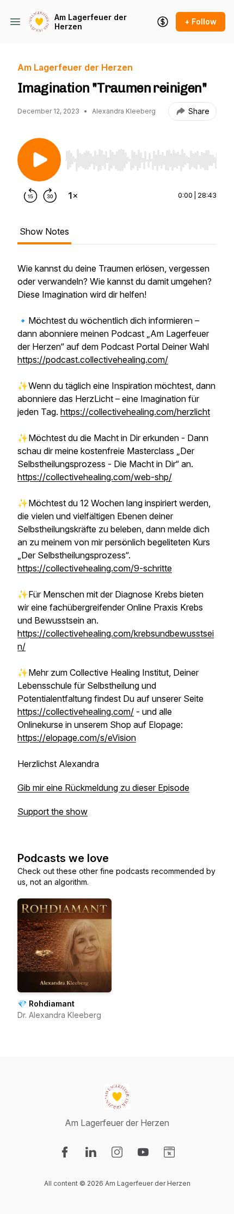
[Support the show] (162, 21)
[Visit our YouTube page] (143, 1152)
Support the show (52, 811)
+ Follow (200, 21)
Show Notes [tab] (44, 231)
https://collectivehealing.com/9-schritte (94, 568)
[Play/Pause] (39, 159)
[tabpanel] (117, 545)
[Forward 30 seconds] (50, 195)
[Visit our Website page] (169, 1152)
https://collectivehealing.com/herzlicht (135, 411)
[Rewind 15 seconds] (30, 195)
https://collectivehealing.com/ (75, 711)
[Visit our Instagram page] (117, 1152)
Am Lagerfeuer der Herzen (90, 22)
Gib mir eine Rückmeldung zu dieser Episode (103, 787)
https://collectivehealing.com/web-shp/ (94, 476)
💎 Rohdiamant (46, 1003)
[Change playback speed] (73, 195)
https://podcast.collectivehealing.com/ (92, 359)
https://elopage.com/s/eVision (76, 737)
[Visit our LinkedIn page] (90, 1152)
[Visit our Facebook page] (64, 1152)
